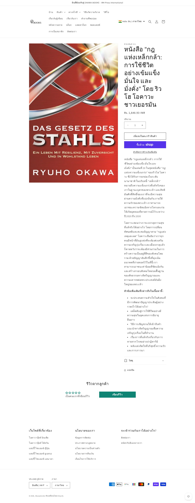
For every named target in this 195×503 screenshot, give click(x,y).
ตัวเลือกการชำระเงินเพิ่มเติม (145, 152)
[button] (61, 12)
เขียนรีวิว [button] (117, 394)
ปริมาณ (127, 119)
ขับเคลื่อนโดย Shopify (55, 496)
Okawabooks (40, 496)
